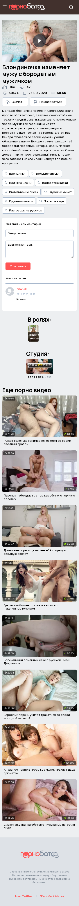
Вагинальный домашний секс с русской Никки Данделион (37, 661)
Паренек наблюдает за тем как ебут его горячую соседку (39, 497)
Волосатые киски (55, 183)
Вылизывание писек (23, 192)
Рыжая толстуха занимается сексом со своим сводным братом (37, 442)
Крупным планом (21, 201)
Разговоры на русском (25, 210)
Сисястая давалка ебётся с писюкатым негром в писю (39, 826)
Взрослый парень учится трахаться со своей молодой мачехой (37, 716)
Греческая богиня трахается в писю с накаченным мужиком (31, 607)
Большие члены (20, 183)
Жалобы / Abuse (52, 896)
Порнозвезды (54, 201)
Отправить (18, 266)
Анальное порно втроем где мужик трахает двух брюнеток (39, 771)
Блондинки (17, 174)
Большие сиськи (47, 174)
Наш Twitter (23, 896)
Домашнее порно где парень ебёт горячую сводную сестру (35, 552)
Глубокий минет (60, 192)
